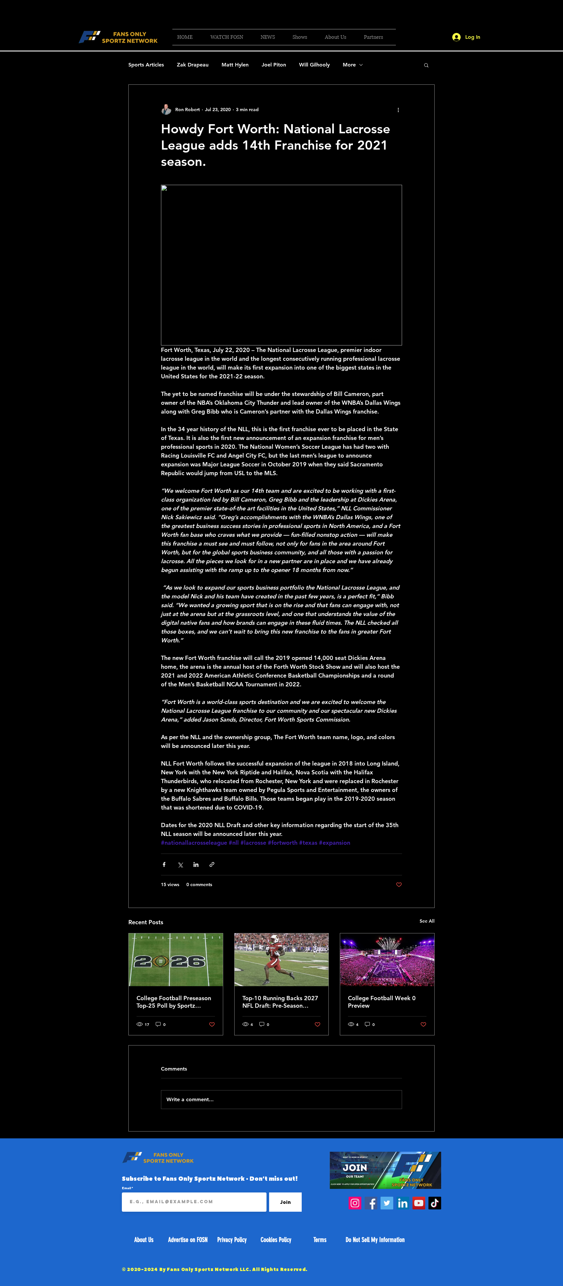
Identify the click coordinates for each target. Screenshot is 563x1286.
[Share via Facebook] (164, 864)
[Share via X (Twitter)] (180, 864)
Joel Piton (274, 65)
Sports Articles (146, 65)
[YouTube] (418, 1203)
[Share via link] (212, 864)
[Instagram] (355, 1203)
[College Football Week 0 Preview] (387, 959)
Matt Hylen (235, 65)
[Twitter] (387, 1203)
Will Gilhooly (314, 65)
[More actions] (398, 109)
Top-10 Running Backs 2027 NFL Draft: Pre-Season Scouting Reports (280, 1001)
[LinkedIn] (403, 1203)
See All (427, 921)
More (349, 65)
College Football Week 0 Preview (382, 1001)
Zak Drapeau (193, 65)
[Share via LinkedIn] (196, 864)
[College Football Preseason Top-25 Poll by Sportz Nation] (176, 959)
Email (127, 1188)
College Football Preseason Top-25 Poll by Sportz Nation (174, 1001)
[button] (231, 37)
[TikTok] (434, 1203)
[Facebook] (371, 1203)
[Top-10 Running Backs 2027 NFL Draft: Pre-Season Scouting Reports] (282, 959)
